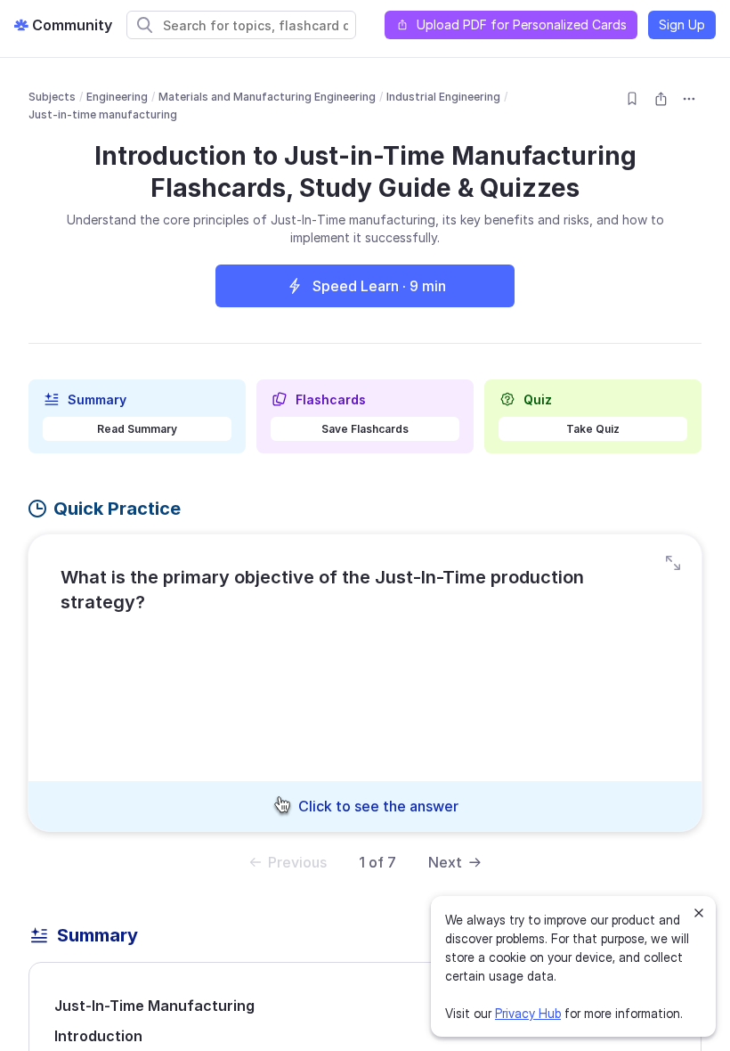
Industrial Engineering (443, 96)
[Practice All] (673, 563)
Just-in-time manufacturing (102, 114)
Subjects (52, 96)
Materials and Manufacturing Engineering (267, 96)
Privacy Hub (528, 1013)
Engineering (117, 96)
